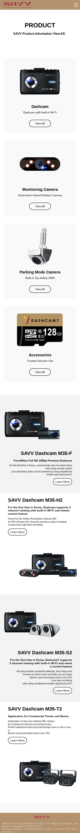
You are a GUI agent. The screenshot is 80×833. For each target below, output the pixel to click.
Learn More (62, 481)
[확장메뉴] (76, 5)
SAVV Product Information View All (38, 33)
